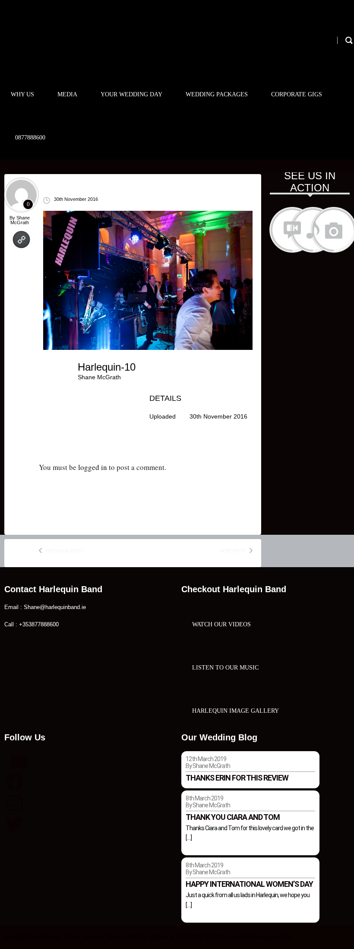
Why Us (22, 94)
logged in (92, 467)
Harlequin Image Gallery (235, 711)
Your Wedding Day (131, 94)
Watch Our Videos (221, 624)
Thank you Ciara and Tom (233, 817)
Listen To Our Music (225, 667)
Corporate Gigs (296, 94)
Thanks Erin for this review (237, 777)
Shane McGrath (20, 220)
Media (67, 94)
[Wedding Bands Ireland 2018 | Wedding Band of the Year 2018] (65, 46)
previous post (64, 550)
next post (232, 550)
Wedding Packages (217, 94)
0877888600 (30, 137)
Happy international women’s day (249, 884)
